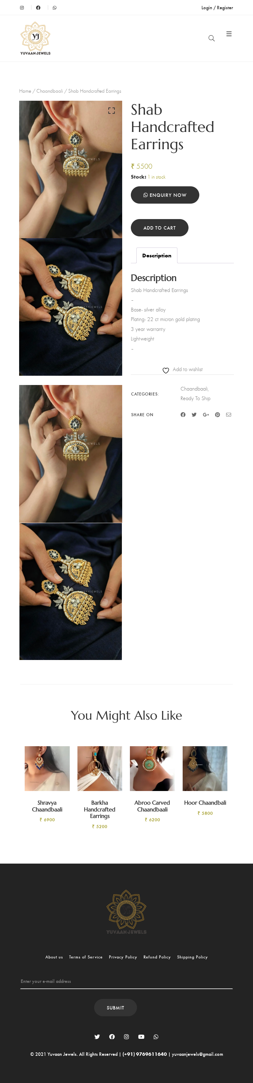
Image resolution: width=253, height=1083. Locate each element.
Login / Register (217, 7)
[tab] (156, 255)
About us (54, 957)
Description (157, 255)
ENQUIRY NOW (167, 195)
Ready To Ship (195, 398)
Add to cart (159, 227)
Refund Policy (157, 957)
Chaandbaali (49, 91)
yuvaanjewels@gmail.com (197, 1054)
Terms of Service (86, 957)
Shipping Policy (192, 957)
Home (25, 91)
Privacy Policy (123, 957)
